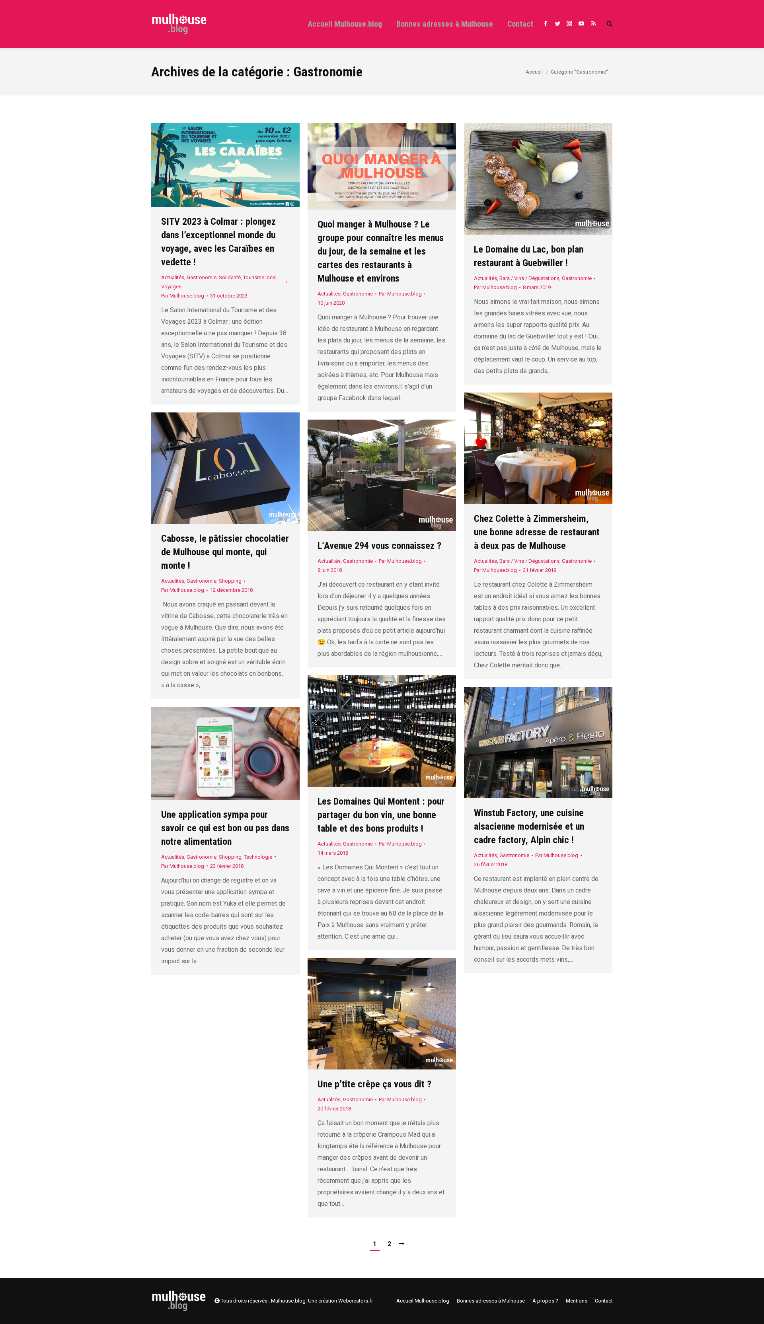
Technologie (258, 857)
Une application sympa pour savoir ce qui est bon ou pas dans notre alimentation (225, 828)
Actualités (172, 277)
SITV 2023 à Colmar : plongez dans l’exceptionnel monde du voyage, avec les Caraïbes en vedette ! (218, 242)
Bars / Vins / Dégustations (529, 278)
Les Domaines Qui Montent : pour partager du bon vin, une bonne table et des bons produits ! (381, 815)
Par (182, 296)
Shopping (230, 581)
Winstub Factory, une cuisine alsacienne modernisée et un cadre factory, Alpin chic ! (529, 826)
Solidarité (230, 277)
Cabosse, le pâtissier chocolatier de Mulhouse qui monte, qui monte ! (225, 552)
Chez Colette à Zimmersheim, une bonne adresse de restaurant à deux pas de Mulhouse (537, 532)
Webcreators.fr (355, 1301)
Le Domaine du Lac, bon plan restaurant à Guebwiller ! (528, 256)
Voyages (171, 287)
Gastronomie (201, 277)
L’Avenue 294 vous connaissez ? (379, 545)
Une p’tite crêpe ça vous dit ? (374, 1084)
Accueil (534, 72)
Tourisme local (260, 277)
